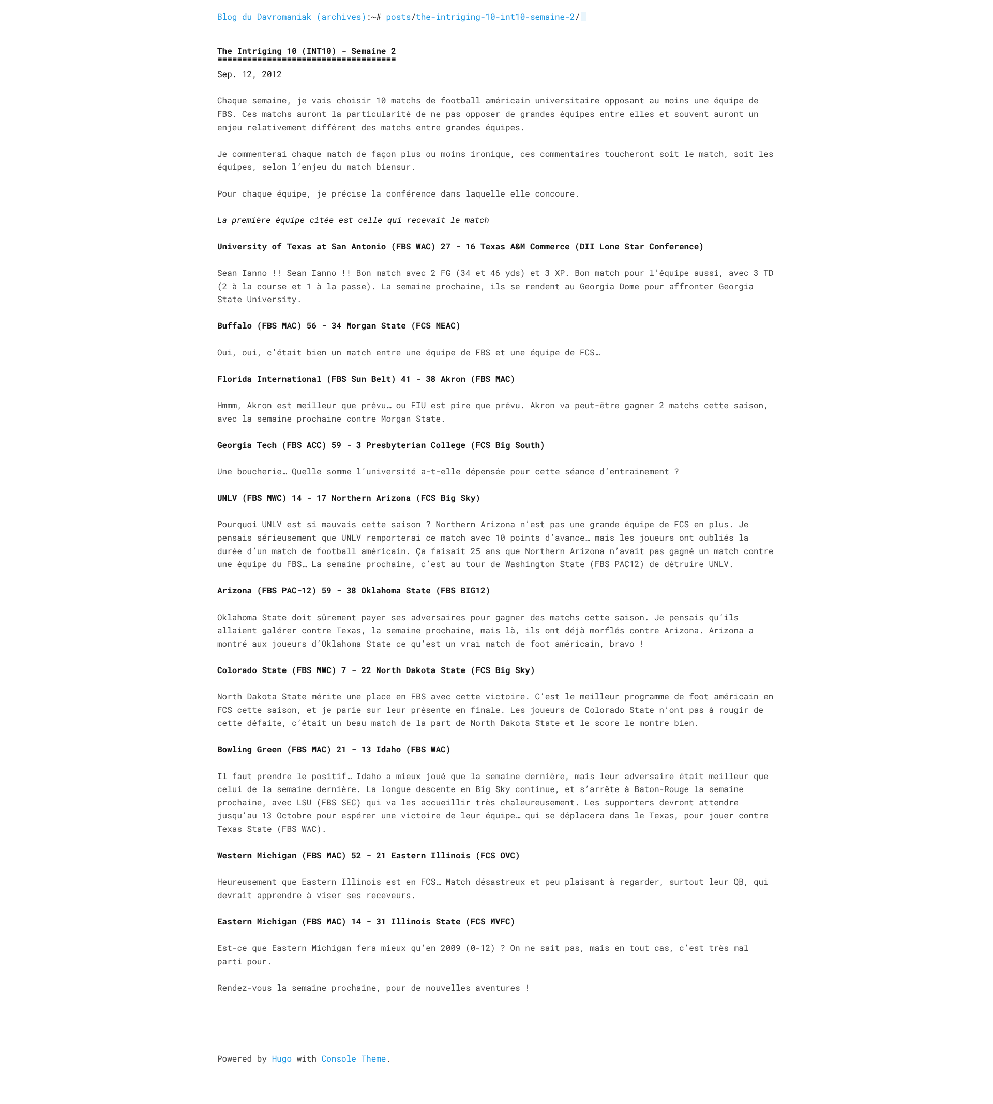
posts (398, 16)
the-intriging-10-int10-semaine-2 (495, 16)
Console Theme (354, 1058)
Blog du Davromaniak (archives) (291, 16)
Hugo (282, 1058)
